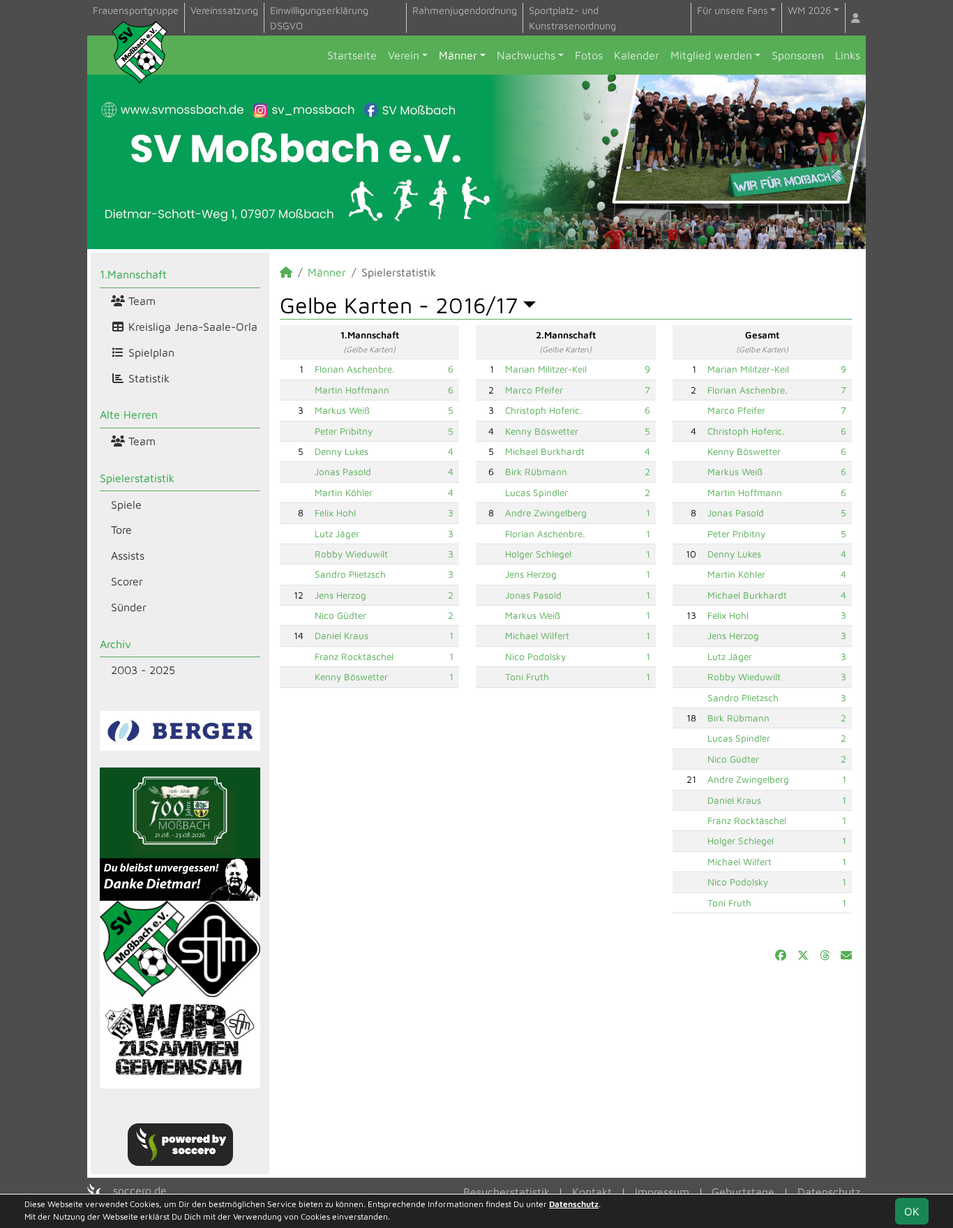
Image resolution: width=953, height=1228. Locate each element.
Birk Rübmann (536, 471)
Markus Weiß (342, 410)
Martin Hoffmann (352, 390)
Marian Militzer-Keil (546, 369)
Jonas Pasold (343, 471)
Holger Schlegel (538, 554)
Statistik (147, 378)
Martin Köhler (344, 492)
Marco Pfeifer (534, 390)
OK (912, 1211)
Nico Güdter (340, 615)
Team (140, 300)
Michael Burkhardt (545, 451)
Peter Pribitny (344, 431)
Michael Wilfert (537, 635)
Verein (403, 55)
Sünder (129, 607)
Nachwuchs (526, 55)
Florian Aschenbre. (355, 369)
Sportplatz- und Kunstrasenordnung (572, 17)
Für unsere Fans (732, 10)
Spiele (126, 504)
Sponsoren (798, 55)
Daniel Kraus (341, 635)
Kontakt (592, 1191)
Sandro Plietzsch (350, 574)
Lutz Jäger (337, 533)
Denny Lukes (341, 451)
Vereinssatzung (224, 10)
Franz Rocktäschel (354, 656)
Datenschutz (828, 1191)
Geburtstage (743, 1191)
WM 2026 (809, 10)
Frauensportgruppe (136, 10)
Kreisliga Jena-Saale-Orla (191, 326)
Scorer (127, 581)
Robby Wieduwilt (351, 554)
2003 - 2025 (143, 670)
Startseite (352, 55)
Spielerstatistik (137, 478)
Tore (121, 529)
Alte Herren (129, 414)
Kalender (636, 55)
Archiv (115, 644)
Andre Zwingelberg (546, 512)
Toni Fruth (527, 676)
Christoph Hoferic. (544, 410)
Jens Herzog (340, 595)
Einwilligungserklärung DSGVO (319, 17)
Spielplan (149, 352)
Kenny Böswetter (351, 676)
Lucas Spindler (536, 492)
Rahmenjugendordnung (464, 10)
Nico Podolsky (535, 656)
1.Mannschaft (133, 274)
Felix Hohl (335, 512)
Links (847, 55)
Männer (458, 55)
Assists (127, 555)
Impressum (662, 1191)
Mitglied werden (711, 55)
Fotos (589, 55)
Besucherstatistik (506, 1191)
